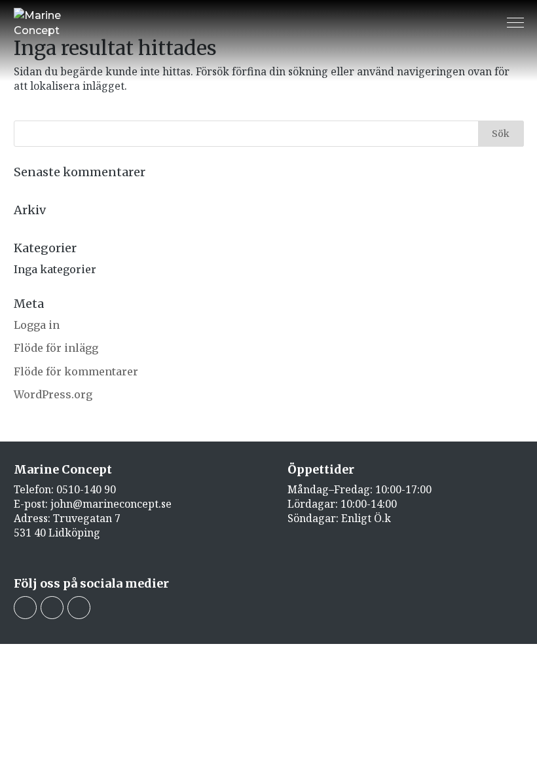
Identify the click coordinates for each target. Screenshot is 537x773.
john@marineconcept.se (111, 504)
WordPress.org (53, 394)
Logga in (37, 324)
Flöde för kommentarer (76, 371)
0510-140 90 (86, 489)
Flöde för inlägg (56, 347)
